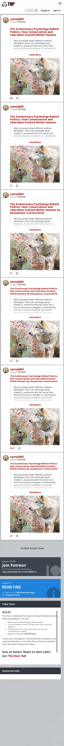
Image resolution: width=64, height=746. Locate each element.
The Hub (21, 22)
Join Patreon (14, 565)
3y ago (13, 284)
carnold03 (17, 19)
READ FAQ (11, 587)
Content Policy (13, 595)
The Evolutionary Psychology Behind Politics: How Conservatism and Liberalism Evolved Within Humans (34, 32)
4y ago (13, 372)
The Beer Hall (17, 656)
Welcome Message (25, 592)
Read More (35, 54)
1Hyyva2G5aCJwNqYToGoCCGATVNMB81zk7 (19, 572)
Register (45, 10)
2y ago (13, 197)
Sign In (57, 10)
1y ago (13, 22)
